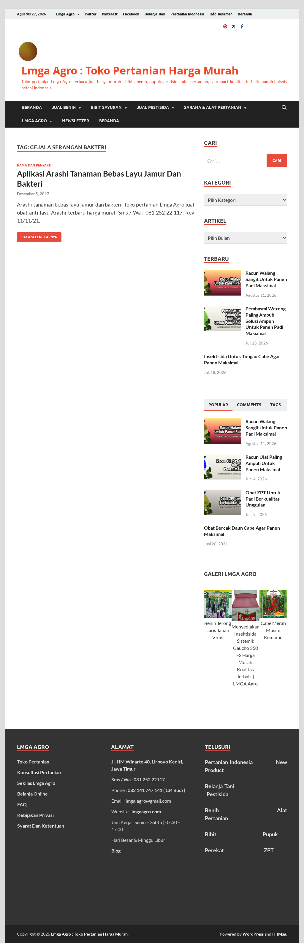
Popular (218, 404)
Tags (275, 404)
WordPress (253, 933)
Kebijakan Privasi (35, 815)
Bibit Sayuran (106, 107)
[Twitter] (233, 26)
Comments (249, 404)
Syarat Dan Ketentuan (40, 825)
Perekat (214, 850)
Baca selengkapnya (37, 235)
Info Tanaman (221, 14)
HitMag (279, 933)
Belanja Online (32, 793)
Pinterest (110, 14)
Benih (212, 810)
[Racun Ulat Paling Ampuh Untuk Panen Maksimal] (222, 457)
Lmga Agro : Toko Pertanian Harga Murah (130, 70)
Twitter (90, 14)
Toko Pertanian (33, 761)
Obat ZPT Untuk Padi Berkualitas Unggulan (263, 499)
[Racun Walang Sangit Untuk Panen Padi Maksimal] (222, 273)
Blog (116, 850)
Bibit (210, 834)
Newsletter (75, 120)
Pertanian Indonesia (187, 14)
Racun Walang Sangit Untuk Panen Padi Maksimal (266, 279)
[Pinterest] (225, 26)
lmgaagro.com (146, 811)
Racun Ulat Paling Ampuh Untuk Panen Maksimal (264, 463)
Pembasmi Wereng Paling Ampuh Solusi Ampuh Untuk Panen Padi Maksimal (266, 321)
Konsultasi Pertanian (39, 772)
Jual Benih (64, 107)
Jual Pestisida (153, 107)
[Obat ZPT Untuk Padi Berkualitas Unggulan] (222, 493)
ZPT (269, 850)
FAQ (22, 804)
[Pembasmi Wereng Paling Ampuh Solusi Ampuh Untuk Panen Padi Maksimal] (222, 309)
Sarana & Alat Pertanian (212, 107)
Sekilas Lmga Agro (36, 783)
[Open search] (284, 108)
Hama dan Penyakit (34, 165)
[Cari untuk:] (245, 160)
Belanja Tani (155, 14)
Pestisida (217, 794)
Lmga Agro (65, 14)
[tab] (218, 405)
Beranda (245, 14)
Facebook (131, 14)
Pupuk (270, 834)
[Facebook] (242, 26)
